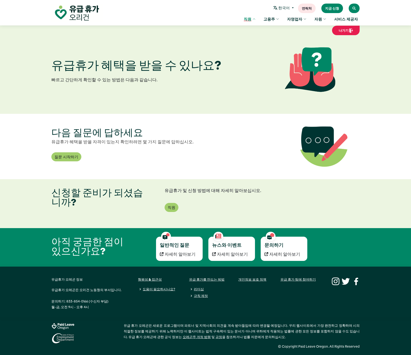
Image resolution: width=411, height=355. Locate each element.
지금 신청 (332, 8)
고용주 (269, 19)
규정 (218, 337)
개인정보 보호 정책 (252, 279)
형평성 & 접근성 (150, 279)
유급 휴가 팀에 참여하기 (298, 279)
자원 (318, 19)
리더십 (199, 289)
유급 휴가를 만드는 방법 (207, 279)
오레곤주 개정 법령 (197, 337)
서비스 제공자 (346, 19)
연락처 (307, 8)
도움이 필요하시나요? (159, 289)
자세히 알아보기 (180, 254)
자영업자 (294, 19)
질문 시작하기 (66, 156)
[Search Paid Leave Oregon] (354, 8)
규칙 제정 (201, 295)
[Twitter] (345, 281)
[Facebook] (355, 281)
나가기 (342, 31)
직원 (247, 19)
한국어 (284, 7)
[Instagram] (335, 281)
